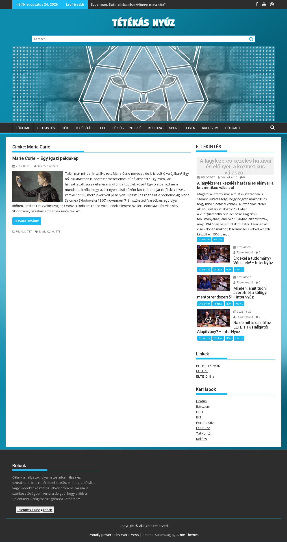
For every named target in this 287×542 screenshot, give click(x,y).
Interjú (135, 128)
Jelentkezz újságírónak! (34, 509)
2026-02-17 (207, 177)
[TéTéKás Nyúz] (143, 120)
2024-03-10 (243, 277)
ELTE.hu (202, 371)
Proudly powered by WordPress (114, 534)
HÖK (65, 128)
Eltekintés (46, 128)
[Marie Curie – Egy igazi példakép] (37, 173)
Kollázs (201, 438)
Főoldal (23, 128)
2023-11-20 (243, 311)
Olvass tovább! (27, 221)
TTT (103, 128)
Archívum (210, 128)
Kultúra (155, 128)
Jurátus (201, 401)
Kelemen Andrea (48, 166)
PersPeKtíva (205, 422)
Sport (174, 128)
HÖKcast (232, 128)
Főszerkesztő (228, 177)
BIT (199, 417)
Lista (190, 128)
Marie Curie (46, 231)
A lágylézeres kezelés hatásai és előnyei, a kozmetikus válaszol (235, 167)
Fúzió (117, 128)
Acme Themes (187, 534)
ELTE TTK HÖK (208, 365)
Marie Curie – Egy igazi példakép (45, 158)
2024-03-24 (243, 247)
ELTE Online (205, 376)
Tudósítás (84, 128)
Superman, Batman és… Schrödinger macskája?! (129, 4)
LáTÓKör (203, 428)
